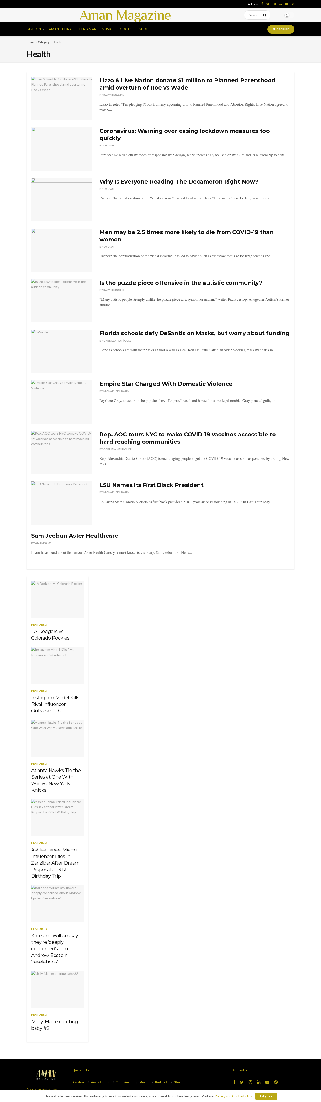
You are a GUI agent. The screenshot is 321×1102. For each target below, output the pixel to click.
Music (107, 29)
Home (31, 42)
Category (43, 42)
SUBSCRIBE (281, 29)
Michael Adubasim (116, 391)
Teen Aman (87, 29)
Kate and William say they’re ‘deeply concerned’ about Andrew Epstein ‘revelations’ (54, 949)
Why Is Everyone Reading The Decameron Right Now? (178, 181)
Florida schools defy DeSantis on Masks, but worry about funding (194, 333)
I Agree (266, 1096)
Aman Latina (60, 29)
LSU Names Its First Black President (151, 485)
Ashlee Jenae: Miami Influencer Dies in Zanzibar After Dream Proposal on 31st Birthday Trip (55, 863)
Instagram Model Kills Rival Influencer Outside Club (55, 704)
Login (254, 4)
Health (57, 42)
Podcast (126, 29)
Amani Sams (43, 542)
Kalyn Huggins (113, 94)
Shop (144, 29)
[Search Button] (265, 15)
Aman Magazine (125, 15)
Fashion (34, 29)
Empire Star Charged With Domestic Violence (165, 383)
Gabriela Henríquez (117, 340)
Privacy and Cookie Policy (233, 1096)
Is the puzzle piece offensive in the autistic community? (180, 282)
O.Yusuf (108, 145)
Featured (39, 624)
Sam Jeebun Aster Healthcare (74, 535)
